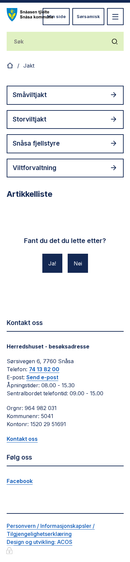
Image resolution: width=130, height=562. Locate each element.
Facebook (20, 481)
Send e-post (42, 377)
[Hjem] (10, 66)
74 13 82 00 (44, 369)
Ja (51, 263)
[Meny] (115, 16)
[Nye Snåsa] (30, 14)
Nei (78, 263)
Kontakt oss (22, 438)
